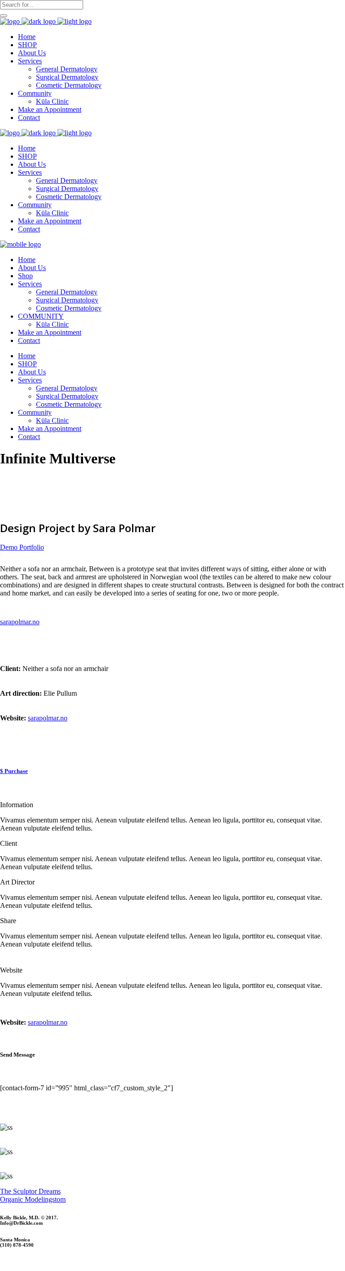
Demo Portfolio (22, 547)
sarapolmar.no (47, 718)
